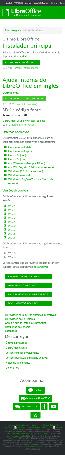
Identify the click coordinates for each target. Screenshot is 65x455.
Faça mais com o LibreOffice (27, 294)
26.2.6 (12, 257)
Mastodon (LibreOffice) (38, 398)
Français (45, 3)
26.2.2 (12, 218)
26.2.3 (12, 214)
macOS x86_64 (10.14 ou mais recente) (31, 167)
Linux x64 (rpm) (17, 159)
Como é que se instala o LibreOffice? (26, 323)
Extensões (11, 331)
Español (37, 3)
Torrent (17, 68)
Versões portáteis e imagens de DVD (27, 357)
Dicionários (12, 367)
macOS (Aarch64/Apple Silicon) (26, 163)
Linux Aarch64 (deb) (19, 147)
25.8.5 (12, 238)
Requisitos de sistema (23, 276)
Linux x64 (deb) (17, 155)
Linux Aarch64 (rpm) (20, 151)
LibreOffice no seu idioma (20, 319)
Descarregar (12, 30)
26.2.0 (12, 226)
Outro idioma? (10, 92)
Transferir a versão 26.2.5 (21, 62)
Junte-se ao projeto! (22, 285)
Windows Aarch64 (19, 175)
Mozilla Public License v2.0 (19, 438)
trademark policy (35, 447)
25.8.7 (12, 230)
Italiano (54, 3)
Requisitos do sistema (18, 327)
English (9, 3)
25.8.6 (12, 234)
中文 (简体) (18, 3)
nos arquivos (41, 266)
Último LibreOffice (16, 342)
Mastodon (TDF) (29, 407)
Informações (30, 68)
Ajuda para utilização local (24, 99)
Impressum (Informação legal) (18, 425)
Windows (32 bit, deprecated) (25, 171)
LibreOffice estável (16, 347)
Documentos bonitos (23, 303)
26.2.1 (12, 222)
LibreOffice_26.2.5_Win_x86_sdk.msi (24, 120)
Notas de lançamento (18, 362)
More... (62, 3)
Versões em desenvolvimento (22, 352)
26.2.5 (12, 206)
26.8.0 (12, 253)
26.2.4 (12, 210)
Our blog (38, 390)
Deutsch (28, 3)
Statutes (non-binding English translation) (33, 427)
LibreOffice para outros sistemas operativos (30, 315)
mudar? (23, 56)
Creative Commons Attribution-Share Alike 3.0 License (26, 434)
